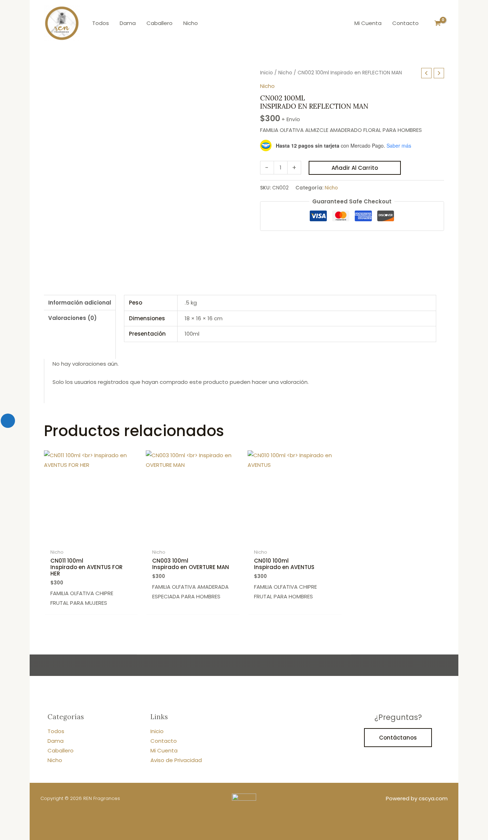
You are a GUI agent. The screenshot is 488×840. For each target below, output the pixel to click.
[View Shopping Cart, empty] (437, 23)
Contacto (163, 741)
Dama (56, 741)
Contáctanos (398, 737)
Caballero (61, 750)
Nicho (285, 72)
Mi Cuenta (164, 750)
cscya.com (433, 798)
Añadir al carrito (355, 168)
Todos (56, 731)
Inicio (266, 72)
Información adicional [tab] (79, 302)
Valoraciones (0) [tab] (72, 318)
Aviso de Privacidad (176, 760)
